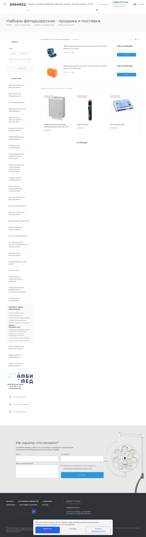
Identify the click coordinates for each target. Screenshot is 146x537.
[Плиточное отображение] (132, 39)
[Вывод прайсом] (139, 39)
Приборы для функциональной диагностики (15, 119)
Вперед (137, 122)
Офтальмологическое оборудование (17, 110)
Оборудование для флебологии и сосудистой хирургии (17, 290)
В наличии (75, 39)
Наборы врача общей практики (19, 318)
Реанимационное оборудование (16, 228)
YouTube (19, 511)
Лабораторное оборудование (14, 254)
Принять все (47, 528)
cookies (57, 522)
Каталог (10, 501)
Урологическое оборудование (15, 95)
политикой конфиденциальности (77, 469)
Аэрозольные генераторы (19, 221)
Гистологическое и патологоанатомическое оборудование (18, 244)
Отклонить (73, 529)
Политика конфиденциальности (98, 530)
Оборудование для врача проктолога (16, 347)
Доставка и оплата (28, 505)
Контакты (10, 505)
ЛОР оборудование (16, 102)
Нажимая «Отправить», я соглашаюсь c (79, 467)
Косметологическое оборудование (17, 198)
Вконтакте (9, 511)
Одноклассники (24, 511)
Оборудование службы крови (18, 263)
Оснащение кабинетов (28, 501)
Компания (47, 501)
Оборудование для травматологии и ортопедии (16, 156)
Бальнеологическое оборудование (17, 213)
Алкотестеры (14, 270)
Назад (42, 122)
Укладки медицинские (16, 313)
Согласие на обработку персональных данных (124, 528)
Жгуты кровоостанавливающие (19, 340)
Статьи (45, 505)
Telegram (14, 511)
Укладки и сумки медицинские (16, 308)
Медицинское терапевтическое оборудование (16, 188)
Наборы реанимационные (17, 320)
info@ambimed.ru (120, 6)
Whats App (29, 511)
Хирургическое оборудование (15, 179)
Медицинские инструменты (14, 299)
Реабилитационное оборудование (16, 138)
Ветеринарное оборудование (14, 356)
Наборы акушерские (16, 315)
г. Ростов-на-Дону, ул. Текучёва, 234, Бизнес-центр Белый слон (78, 513)
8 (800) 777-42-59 (120, 2)
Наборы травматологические (19, 323)
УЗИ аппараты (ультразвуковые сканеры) (15, 279)
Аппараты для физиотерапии (14, 146)
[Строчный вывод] (135, 39)
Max (34, 511)
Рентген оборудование (18, 236)
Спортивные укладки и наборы (19, 338)
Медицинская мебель (17, 206)
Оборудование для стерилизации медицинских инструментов (16, 168)
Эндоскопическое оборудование (16, 365)
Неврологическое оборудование (16, 129)
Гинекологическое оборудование (16, 86)
